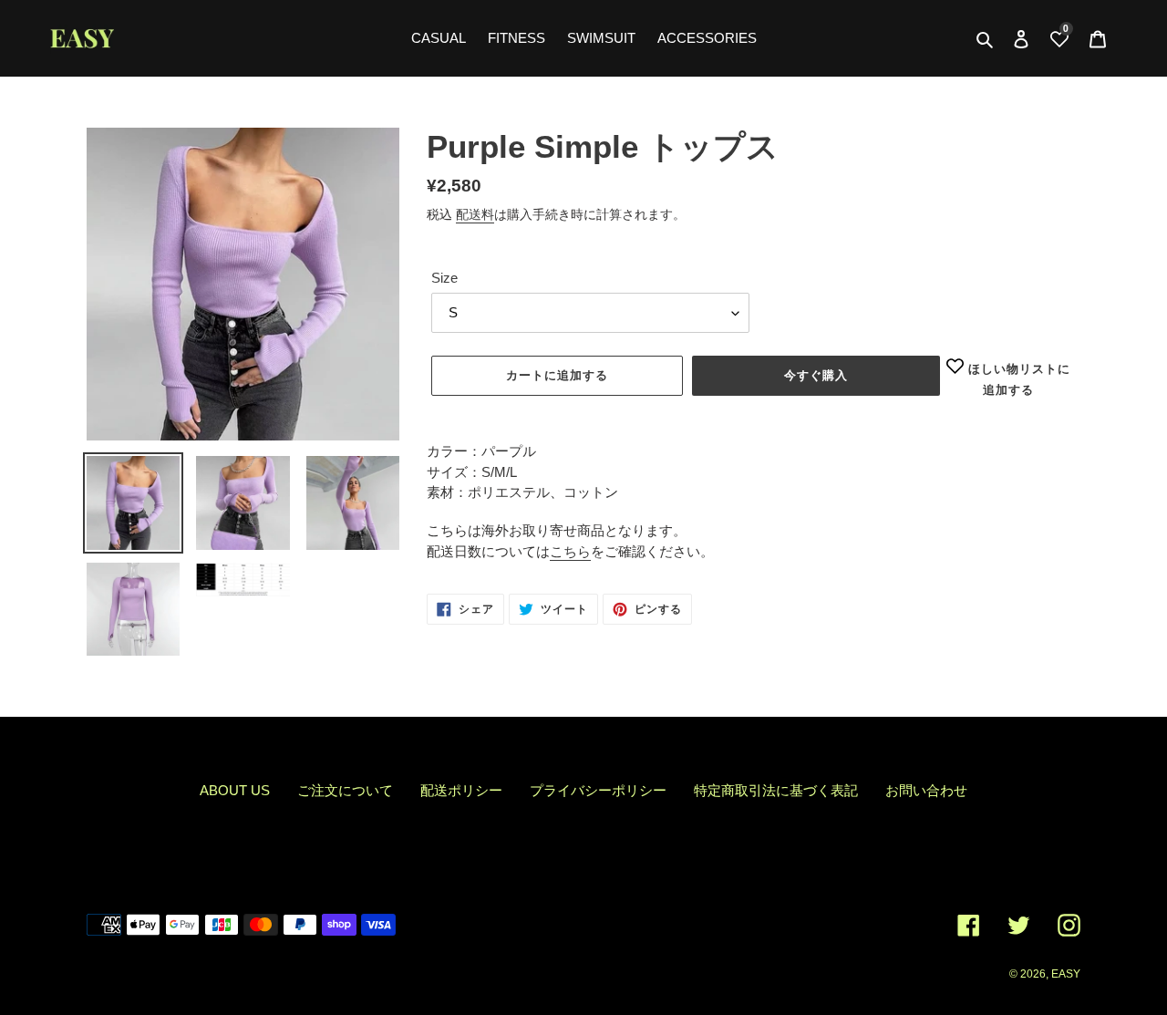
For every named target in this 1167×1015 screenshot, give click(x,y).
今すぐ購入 (816, 375)
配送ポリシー (461, 790)
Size (444, 277)
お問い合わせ (926, 790)
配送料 (475, 214)
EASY (1065, 974)
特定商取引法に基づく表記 (776, 790)
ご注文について (345, 790)
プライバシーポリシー (598, 790)
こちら (570, 551)
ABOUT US (235, 790)
